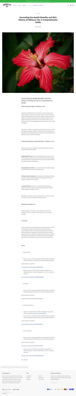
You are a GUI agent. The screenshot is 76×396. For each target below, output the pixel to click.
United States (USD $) (7, 389)
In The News (28, 376)
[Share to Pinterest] (36, 27)
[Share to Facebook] (40, 27)
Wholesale (28, 377)
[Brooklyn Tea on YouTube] (18, 389)
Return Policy (41, 379)
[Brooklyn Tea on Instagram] (15, 389)
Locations (24, 5)
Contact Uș (28, 379)
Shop (19, 5)
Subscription (35, 5)
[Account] (70, 5)
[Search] (68, 5)
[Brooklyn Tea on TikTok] (16, 389)
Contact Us (41, 5)
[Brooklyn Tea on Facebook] (13, 389)
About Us (40, 376)
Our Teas (14, 5)
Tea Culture (30, 5)
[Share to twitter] (38, 27)
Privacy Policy (41, 377)
